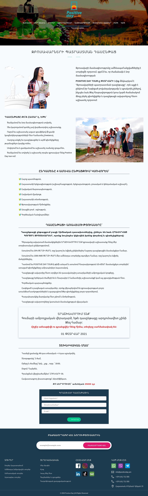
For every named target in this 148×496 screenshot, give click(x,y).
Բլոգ (42, 469)
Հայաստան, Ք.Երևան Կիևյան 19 (129, 486)
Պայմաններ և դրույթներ (50, 477)
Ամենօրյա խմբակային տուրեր (17, 469)
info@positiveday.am (123, 472)
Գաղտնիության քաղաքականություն (55, 481)
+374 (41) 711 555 (122, 477)
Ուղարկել (75, 419)
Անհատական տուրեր (14, 473)
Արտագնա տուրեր (12, 477)
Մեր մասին (45, 465)
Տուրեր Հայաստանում (14, 465)
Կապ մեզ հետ (46, 473)
